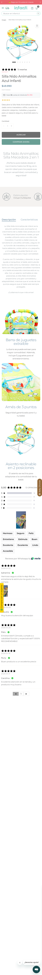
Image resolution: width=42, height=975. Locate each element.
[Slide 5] (24, 62)
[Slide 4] (22, 62)
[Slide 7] (29, 62)
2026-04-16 (5, 653)
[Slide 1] (14, 62)
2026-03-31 (5, 674)
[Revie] (36, 558)
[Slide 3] (20, 62)
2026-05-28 (5, 628)
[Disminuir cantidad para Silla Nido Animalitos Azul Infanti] (4, 126)
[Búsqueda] (38, 13)
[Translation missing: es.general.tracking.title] (7, 7)
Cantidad (5, 121)
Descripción (9, 219)
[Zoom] (37, 25)
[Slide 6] (27, 62)
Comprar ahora (21, 142)
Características (29, 219)
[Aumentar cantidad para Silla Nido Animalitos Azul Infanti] (11, 126)
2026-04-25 (5, 568)
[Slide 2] (17, 62)
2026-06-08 (6, 607)
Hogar (4, 20)
